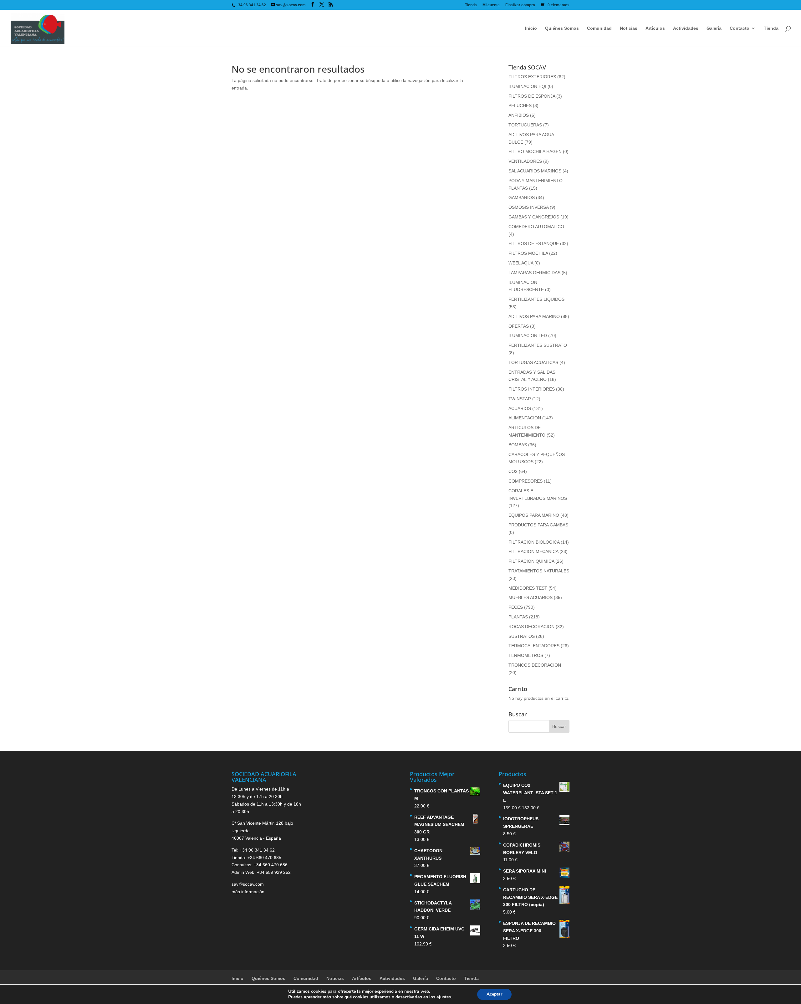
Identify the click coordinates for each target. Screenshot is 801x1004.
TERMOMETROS (525, 655)
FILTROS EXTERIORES (532, 76)
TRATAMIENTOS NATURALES (538, 570)
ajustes (443, 997)
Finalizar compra (520, 5)
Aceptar (494, 994)
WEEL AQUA (520, 262)
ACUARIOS (519, 408)
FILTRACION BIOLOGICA (533, 542)
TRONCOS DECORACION (534, 665)
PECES (515, 607)
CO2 (513, 471)
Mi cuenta (491, 5)
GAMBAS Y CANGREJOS (533, 216)
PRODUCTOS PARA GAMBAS (538, 524)
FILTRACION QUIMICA (531, 561)
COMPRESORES (525, 481)
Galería (714, 28)
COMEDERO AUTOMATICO (536, 226)
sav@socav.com (248, 884)
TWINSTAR (519, 398)
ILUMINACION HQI (527, 86)
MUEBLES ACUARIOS (530, 597)
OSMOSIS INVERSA (528, 207)
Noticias (628, 28)
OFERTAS (518, 326)
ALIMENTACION (524, 417)
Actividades (685, 28)
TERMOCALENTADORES (533, 645)
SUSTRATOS (521, 636)
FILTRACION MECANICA (533, 551)
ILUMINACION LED (527, 335)
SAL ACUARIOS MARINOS (534, 170)
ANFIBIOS (518, 115)
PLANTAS (518, 616)
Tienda (471, 5)
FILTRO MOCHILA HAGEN (535, 151)
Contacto (739, 28)
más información (248, 891)
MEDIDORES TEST (527, 588)
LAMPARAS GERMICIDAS (534, 272)
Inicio (531, 28)
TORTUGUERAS (525, 124)
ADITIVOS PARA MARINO (534, 316)
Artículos (655, 28)
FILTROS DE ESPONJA (531, 96)
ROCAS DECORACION (531, 626)
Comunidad (599, 28)
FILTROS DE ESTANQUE (533, 243)
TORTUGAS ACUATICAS (533, 362)
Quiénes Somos (562, 28)
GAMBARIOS (521, 197)
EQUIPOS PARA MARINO (533, 515)
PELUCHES (520, 105)
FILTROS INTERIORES (531, 389)
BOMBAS (517, 444)
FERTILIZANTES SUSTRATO (537, 345)
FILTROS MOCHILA (528, 253)
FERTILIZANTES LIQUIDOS (536, 299)
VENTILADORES (525, 161)
